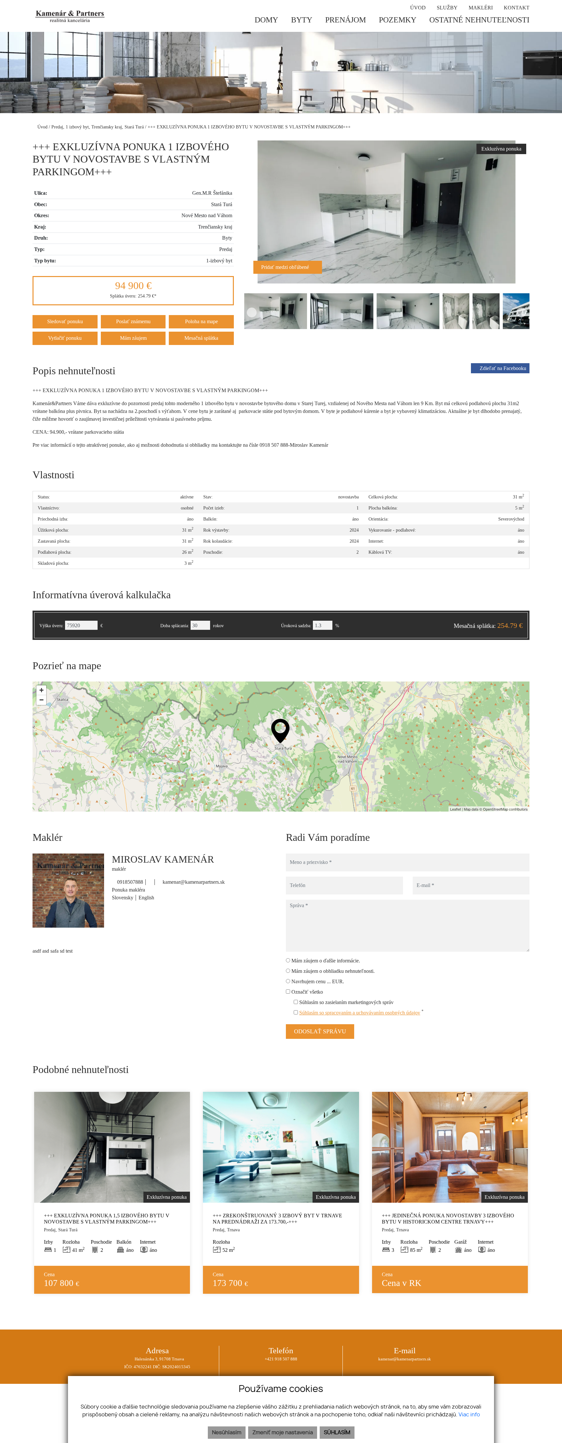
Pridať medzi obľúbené (285, 267)
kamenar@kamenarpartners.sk (193, 882)
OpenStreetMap (495, 809)
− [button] (41, 700)
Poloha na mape (201, 321)
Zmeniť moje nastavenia (282, 1432)
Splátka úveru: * (133, 295)
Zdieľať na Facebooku (503, 368)
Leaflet (455, 809)
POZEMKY (397, 20)
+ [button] (41, 690)
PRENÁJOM (345, 20)
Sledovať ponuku (65, 321)
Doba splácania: (174, 625)
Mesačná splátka (201, 338)
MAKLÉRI (481, 7)
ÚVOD (418, 7)
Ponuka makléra (128, 890)
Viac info (469, 1414)
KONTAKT (516, 7)
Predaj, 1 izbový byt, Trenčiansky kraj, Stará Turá (98, 126)
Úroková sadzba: (296, 625)
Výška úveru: (51, 625)
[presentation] (252, 212)
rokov (218, 625)
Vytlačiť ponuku (65, 338)
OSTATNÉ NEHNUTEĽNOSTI (479, 20)
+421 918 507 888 (281, 1359)
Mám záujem (133, 338)
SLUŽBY (447, 7)
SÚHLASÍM (337, 1432)
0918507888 (129, 882)
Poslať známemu (133, 321)
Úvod (41, 126)
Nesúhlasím (226, 1432)
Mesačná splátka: (488, 625)
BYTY (301, 20)
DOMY (266, 20)
